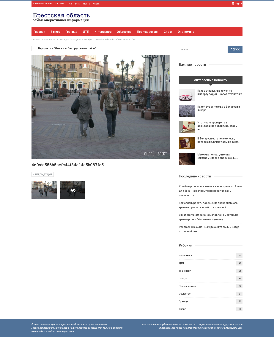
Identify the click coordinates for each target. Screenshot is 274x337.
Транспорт (185, 270)
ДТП (86, 32)
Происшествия (147, 32)
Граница (71, 32)
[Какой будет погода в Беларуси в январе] (187, 111)
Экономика (186, 32)
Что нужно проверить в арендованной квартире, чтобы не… (217, 126)
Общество (124, 32)
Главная (39, 32)
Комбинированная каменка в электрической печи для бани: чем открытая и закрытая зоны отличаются (210, 191)
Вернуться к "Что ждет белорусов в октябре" (67, 48)
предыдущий (43, 174)
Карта (96, 3)
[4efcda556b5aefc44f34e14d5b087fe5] (44, 190)
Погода (183, 278)
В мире (55, 32)
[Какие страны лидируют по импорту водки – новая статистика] (187, 95)
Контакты (74, 3)
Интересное (103, 32)
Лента (86, 3)
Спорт (168, 32)
